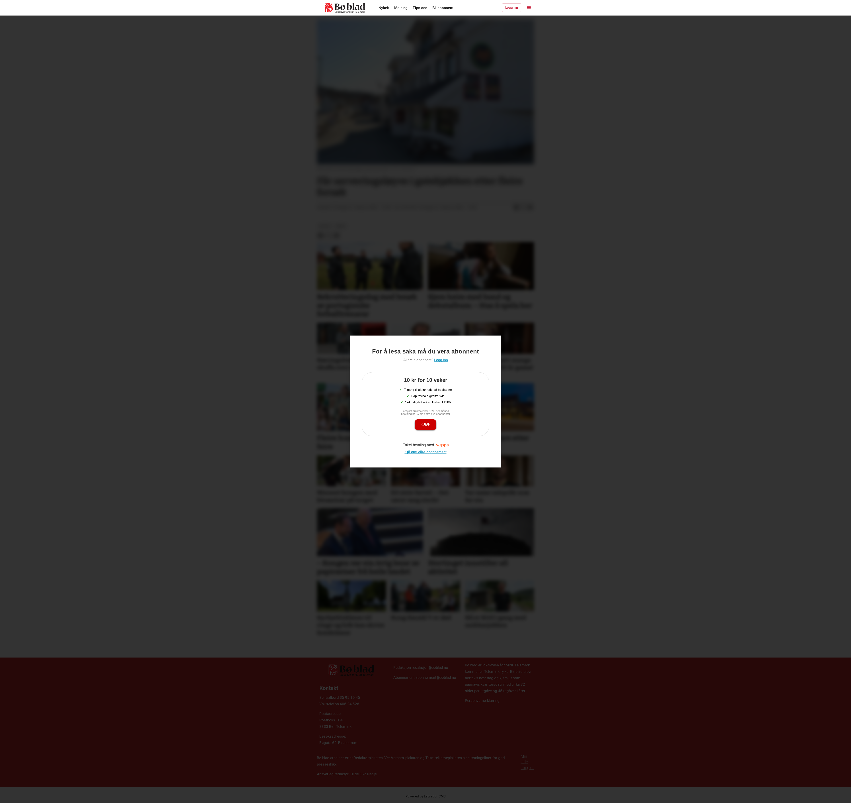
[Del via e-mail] (530, 207)
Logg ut (527, 767)
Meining (401, 8)
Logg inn (511, 7)
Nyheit (384, 8)
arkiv (341, 226)
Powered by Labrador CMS (426, 796)
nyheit (324, 226)
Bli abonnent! (443, 8)
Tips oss (419, 8)
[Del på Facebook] (516, 207)
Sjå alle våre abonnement (426, 452)
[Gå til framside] (345, 8)
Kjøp (425, 424)
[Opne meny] (529, 7)
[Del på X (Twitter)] (523, 207)
